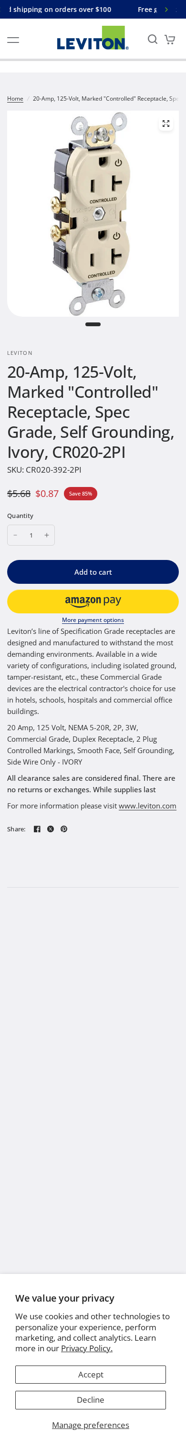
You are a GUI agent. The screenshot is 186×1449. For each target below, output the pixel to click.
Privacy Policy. (87, 1348)
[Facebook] (37, 829)
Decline (90, 1399)
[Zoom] (166, 123)
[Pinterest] (64, 829)
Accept (90, 1374)
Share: (16, 829)
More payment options (93, 620)
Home (15, 98)
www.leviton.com (147, 805)
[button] (93, 601)
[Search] (153, 39)
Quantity (20, 515)
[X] (50, 829)
